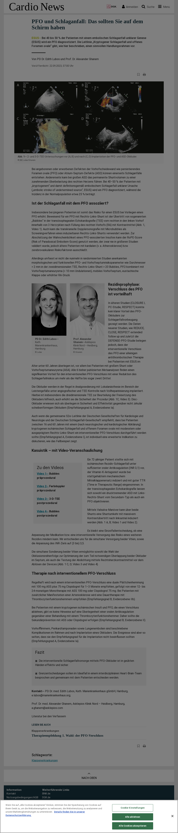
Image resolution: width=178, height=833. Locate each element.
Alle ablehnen (132, 817)
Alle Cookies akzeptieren (132, 825)
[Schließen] (172, 816)
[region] (89, 816)
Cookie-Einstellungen (133, 807)
